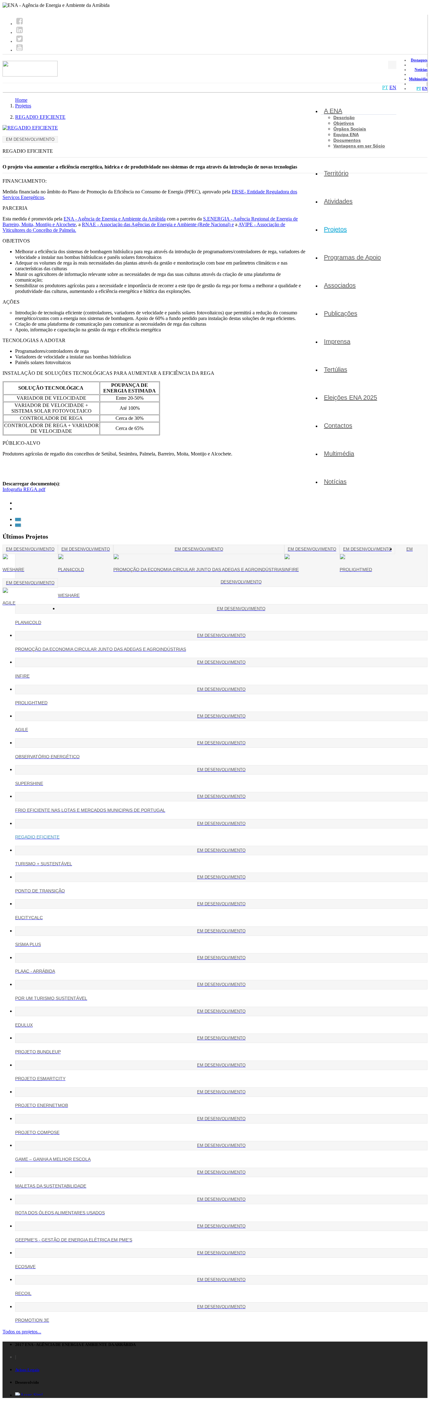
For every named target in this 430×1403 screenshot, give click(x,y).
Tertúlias (335, 369)
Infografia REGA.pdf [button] (24, 489)
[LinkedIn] (19, 32)
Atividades (338, 201)
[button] (18, 519)
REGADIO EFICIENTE (40, 117)
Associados (340, 285)
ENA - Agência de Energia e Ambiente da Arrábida (115, 218)
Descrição (344, 117)
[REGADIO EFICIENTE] (30, 127)
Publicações (340, 313)
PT (418, 88)
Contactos (338, 425)
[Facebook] (19, 23)
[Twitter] (19, 41)
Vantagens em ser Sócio (359, 145)
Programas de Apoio (352, 257)
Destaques (419, 60)
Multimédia (418, 79)
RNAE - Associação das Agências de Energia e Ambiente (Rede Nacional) (157, 224)
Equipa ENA (346, 134)
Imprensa (337, 341)
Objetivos (343, 123)
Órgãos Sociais (349, 128)
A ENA (333, 110)
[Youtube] (19, 50)
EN (424, 88)
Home (21, 100)
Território (336, 173)
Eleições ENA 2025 (350, 397)
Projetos (335, 229)
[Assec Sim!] (29, 1395)
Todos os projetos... (22, 1331)
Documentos (347, 140)
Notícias (421, 69)
